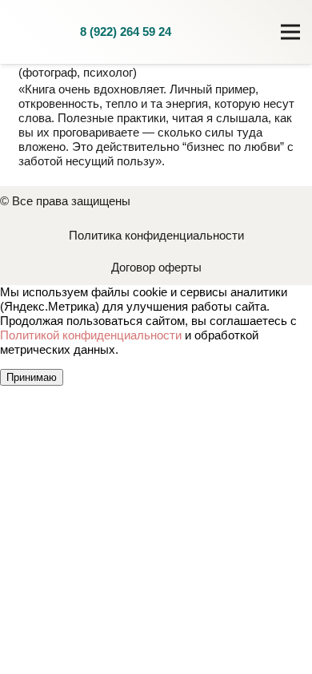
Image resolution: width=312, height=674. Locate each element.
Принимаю (31, 377)
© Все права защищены (65, 201)
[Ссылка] (40, 32)
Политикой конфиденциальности (91, 335)
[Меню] (290, 32)
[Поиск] (236, 32)
